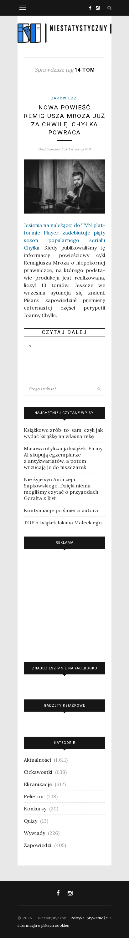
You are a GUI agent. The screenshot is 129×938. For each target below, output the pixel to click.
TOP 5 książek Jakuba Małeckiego (63, 522)
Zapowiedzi (64, 98)
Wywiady (34, 833)
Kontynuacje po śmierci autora (61, 510)
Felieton (34, 796)
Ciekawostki (38, 772)
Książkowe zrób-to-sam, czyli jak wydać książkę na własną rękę (63, 433)
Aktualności (37, 760)
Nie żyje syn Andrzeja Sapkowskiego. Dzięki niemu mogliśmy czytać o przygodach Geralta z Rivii (61, 488)
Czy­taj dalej (64, 332)
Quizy (30, 821)
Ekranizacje (38, 784)
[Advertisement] (64, 603)
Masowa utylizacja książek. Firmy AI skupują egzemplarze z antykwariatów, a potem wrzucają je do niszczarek (63, 457)
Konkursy (35, 808)
